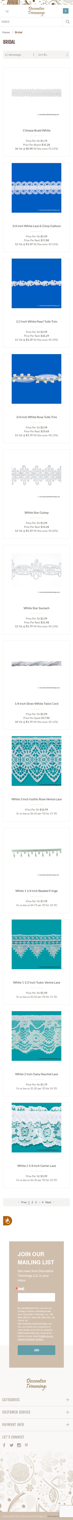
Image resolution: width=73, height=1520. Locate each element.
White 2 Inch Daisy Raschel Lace (36, 1074)
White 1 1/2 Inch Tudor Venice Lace (36, 982)
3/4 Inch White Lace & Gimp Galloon (36, 226)
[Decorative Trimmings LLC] (36, 11)
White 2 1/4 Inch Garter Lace (36, 1165)
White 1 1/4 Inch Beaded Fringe (36, 891)
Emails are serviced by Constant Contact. (36, 1337)
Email (21, 1288)
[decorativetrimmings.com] (36, 1384)
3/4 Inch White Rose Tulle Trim (36, 417)
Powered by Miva (56, 1516)
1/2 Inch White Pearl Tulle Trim (36, 321)
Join (36, 1350)
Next (48, 1202)
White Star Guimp (37, 512)
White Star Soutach (36, 608)
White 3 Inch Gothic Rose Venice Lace (36, 799)
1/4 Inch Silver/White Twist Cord (36, 703)
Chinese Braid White (36, 130)
